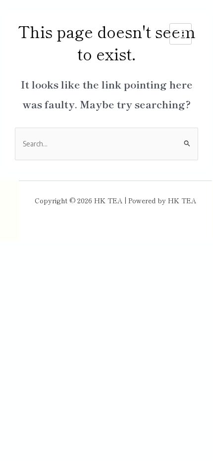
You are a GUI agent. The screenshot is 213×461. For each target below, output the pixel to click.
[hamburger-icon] (180, 34)
